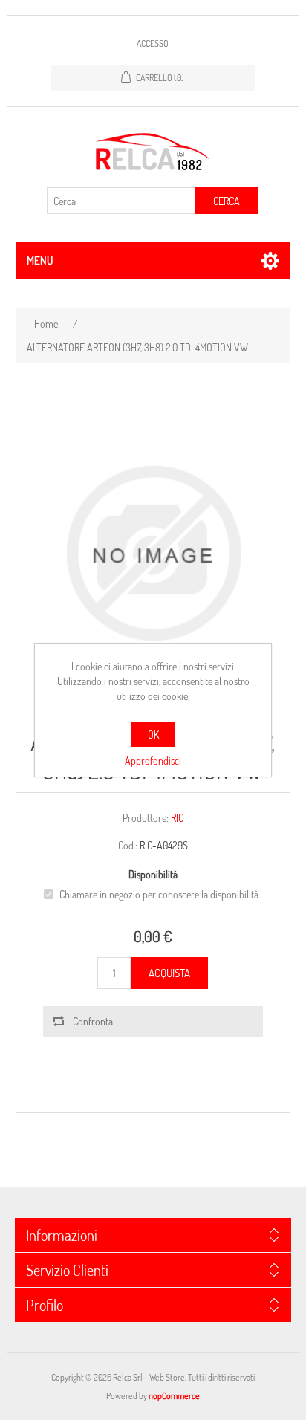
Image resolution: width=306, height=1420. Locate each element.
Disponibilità (153, 874)
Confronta (93, 1021)
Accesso (153, 43)
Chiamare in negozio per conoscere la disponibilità (158, 894)
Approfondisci (153, 760)
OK (153, 734)
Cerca (226, 201)
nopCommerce (174, 1395)
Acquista (169, 973)
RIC (177, 817)
